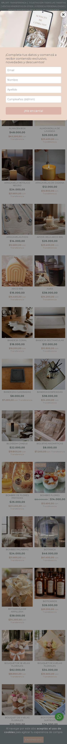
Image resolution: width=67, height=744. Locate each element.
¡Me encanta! (33, 111)
